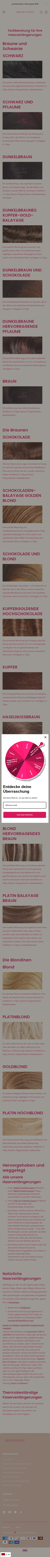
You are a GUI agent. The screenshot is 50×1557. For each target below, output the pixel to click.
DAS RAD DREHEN (25, 815)
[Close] (45, 737)
